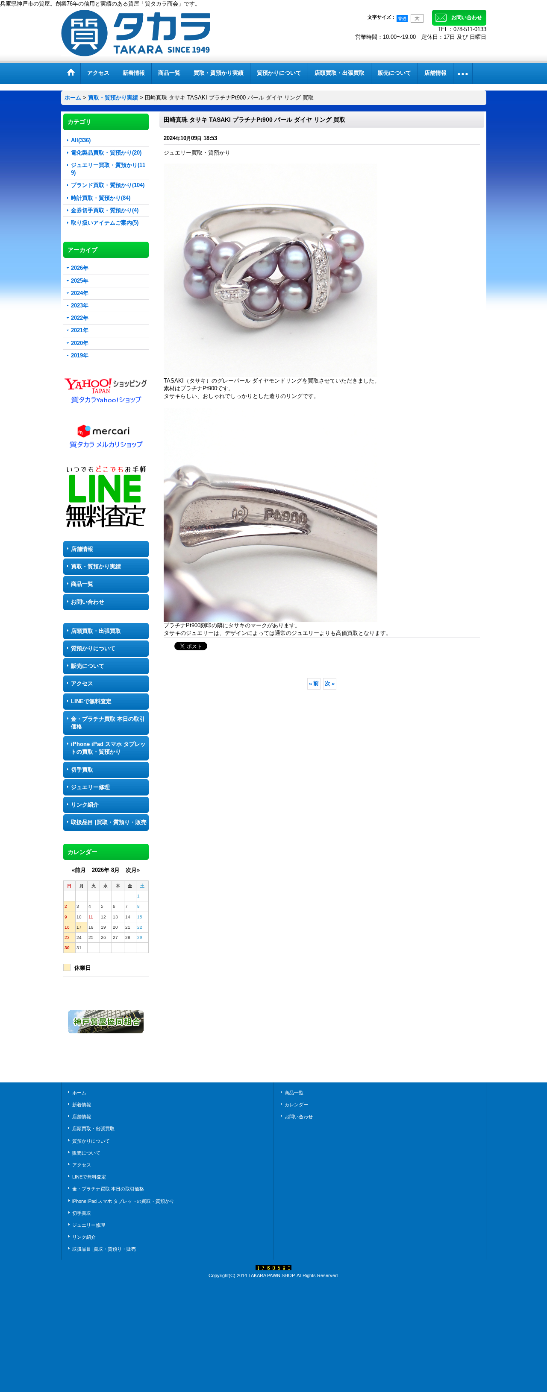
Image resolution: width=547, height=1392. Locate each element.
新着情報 (81, 1104)
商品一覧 (82, 584)
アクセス (82, 683)
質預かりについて (93, 648)
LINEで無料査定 (91, 701)
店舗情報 (82, 549)
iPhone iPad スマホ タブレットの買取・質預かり (108, 748)
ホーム (79, 1092)
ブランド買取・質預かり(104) (107, 185)
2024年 (79, 293)
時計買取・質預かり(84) (100, 198)
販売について (87, 666)
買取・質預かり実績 (96, 566)
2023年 (79, 305)
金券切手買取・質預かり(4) (104, 210)
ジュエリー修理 (90, 787)
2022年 (79, 318)
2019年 (79, 355)
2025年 (79, 281)
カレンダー (296, 1104)
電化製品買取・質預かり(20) (106, 152)
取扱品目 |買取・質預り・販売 (109, 822)
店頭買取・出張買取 (96, 631)
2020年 (79, 343)
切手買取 (82, 769)
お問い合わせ (466, 17)
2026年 (79, 268)
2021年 (79, 330)
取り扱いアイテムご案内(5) (104, 222)
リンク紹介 (85, 804)
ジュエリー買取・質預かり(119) (108, 169)
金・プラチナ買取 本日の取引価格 (108, 723)
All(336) (81, 140)
